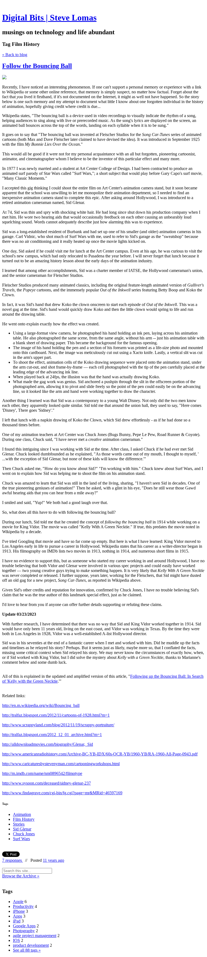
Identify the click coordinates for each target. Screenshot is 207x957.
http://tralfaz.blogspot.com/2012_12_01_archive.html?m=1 (52, 734)
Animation (22, 814)
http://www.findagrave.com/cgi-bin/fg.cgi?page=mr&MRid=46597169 (62, 793)
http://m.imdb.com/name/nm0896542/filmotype (42, 773)
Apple (18, 901)
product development (31, 945)
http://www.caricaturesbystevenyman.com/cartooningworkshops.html (61, 763)
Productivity (23, 906)
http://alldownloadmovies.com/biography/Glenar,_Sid (47, 744)
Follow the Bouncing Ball (37, 65)
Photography (24, 930)
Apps (17, 916)
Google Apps (24, 926)
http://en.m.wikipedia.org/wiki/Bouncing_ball (41, 705)
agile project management (34, 935)
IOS (16, 940)
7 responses (12, 860)
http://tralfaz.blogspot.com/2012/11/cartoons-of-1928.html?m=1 (56, 715)
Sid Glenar (22, 829)
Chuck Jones (24, 834)
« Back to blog (14, 54)
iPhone (19, 911)
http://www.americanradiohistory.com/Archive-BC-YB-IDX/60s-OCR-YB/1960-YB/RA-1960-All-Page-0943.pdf (100, 754)
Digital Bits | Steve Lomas (49, 17)
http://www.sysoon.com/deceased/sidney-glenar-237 (46, 783)
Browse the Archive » (20, 876)
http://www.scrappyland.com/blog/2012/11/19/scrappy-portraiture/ (58, 725)
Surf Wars (21, 838)
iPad (16, 921)
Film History (23, 819)
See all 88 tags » (27, 950)
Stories (19, 824)
